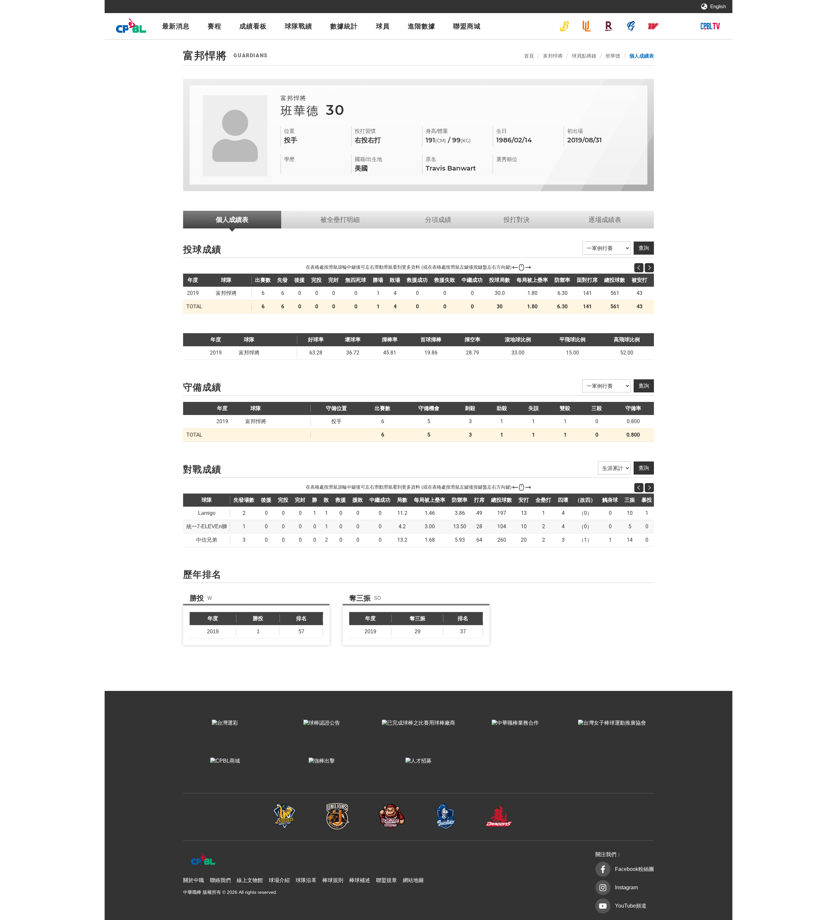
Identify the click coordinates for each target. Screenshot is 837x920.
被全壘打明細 (340, 219)
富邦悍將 (631, 26)
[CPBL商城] (225, 761)
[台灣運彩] (225, 723)
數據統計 (344, 26)
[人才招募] (418, 761)
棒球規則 (332, 880)
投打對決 (517, 219)
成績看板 (253, 26)
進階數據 (421, 26)
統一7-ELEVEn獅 (586, 26)
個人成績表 (641, 56)
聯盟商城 (467, 26)
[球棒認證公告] (322, 723)
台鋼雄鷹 (675, 26)
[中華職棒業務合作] (515, 723)
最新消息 (176, 26)
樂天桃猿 (609, 26)
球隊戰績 (298, 26)
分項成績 (438, 219)
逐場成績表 (605, 219)
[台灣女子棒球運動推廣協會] (612, 723)
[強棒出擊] (322, 761)
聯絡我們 (220, 880)
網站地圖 (413, 880)
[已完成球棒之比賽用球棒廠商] (418, 723)
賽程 (214, 26)
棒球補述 (359, 880)
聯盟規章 (386, 880)
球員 (383, 26)
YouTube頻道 (630, 906)
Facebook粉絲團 (634, 869)
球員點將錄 (584, 56)
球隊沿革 (306, 880)
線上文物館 (250, 880)
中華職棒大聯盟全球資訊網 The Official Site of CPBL (130, 27)
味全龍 (653, 26)
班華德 (613, 56)
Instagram (626, 887)
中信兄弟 (564, 26)
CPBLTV (710, 26)
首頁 (529, 56)
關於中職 (193, 880)
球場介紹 (279, 880)
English (718, 6)
